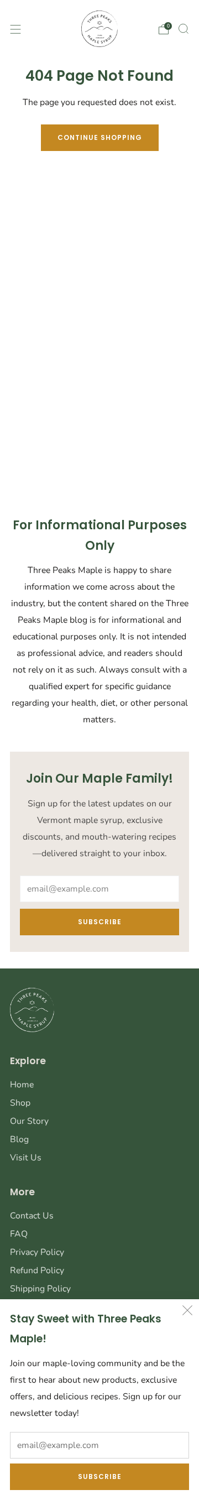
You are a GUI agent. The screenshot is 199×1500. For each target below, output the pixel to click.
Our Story (29, 1121)
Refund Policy (37, 1270)
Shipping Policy (40, 1289)
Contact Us (32, 1216)
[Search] (183, 28)
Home (22, 1085)
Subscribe (100, 1476)
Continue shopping (99, 137)
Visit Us (25, 1158)
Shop (20, 1103)
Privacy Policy (37, 1252)
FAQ (19, 1234)
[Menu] (15, 29)
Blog (19, 1139)
